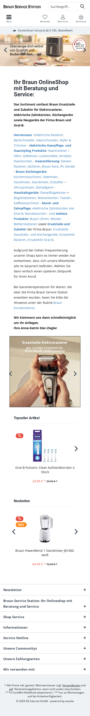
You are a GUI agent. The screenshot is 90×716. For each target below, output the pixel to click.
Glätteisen (30, 156)
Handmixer (22, 182)
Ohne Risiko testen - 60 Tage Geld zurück (45, 50)
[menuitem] (81, 18)
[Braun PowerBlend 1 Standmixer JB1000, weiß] (45, 528)
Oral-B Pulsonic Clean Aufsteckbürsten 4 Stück (44, 469)
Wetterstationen (25, 224)
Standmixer (40, 182)
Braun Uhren (39, 219)
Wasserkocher (48, 198)
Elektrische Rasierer (48, 135)
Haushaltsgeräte (26, 192)
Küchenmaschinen (27, 177)
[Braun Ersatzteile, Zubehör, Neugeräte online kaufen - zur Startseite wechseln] (22, 6)
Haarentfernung (47, 161)
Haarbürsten (23, 161)
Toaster (65, 198)
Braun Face (50, 166)
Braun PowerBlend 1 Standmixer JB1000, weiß (44, 552)
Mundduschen (35, 213)
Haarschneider (47, 140)
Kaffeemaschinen (26, 203)
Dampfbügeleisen (53, 192)
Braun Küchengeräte (31, 171)
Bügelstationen (25, 198)
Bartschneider (24, 140)
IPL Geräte (67, 166)
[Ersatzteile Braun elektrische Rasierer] (45, 371)
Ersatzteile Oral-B (40, 240)
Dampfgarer (45, 187)
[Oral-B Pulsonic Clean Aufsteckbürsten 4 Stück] (45, 445)
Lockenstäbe (48, 156)
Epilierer (34, 166)
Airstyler (65, 156)
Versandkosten (71, 685)
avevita (69, 701)
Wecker (55, 219)
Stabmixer (50, 177)
